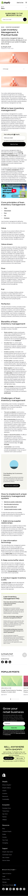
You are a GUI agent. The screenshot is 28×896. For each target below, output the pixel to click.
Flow (5, 213)
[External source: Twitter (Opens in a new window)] (6, 662)
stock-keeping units (12, 155)
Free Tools (5, 840)
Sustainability (5, 799)
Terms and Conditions (20, 733)
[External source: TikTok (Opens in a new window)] (17, 889)
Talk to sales (19, 758)
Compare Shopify (6, 831)
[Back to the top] (3, 775)
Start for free (20, 2)
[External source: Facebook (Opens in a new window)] (2, 662)
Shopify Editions (6, 787)
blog (2, 27)
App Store (5, 814)
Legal (3, 876)
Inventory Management (13, 27)
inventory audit (7, 582)
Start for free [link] (14, 144)
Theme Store (5, 811)
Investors (4, 793)
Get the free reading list (11, 485)
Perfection (7, 218)
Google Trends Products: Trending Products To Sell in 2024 (11, 691)
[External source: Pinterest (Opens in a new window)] (24, 889)
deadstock (18, 340)
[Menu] (26, 2)
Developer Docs (6, 808)
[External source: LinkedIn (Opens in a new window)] (10, 662)
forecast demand (12, 571)
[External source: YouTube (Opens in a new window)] (10, 889)
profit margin (7, 393)
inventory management (13, 169)
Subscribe (14, 727)
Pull (5, 215)
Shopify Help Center (7, 852)
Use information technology (11, 504)
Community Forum (7, 854)
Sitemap (4, 882)
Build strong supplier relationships (13, 502)
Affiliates (4, 819)
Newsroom (5, 796)
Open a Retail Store (6, 688)
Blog (3, 828)
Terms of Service (6, 873)
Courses (4, 837)
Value (5, 208)
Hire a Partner (5, 857)
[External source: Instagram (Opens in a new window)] (14, 889)
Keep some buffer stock (10, 507)
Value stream (7, 210)
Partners (4, 816)
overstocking (4, 164)
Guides (4, 834)
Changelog (5, 843)
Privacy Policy (8, 734)
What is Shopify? (6, 785)
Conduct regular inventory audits (12, 509)
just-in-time (9, 372)
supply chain (8, 553)
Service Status (6, 860)
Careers (4, 790)
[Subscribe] (25, 19)
